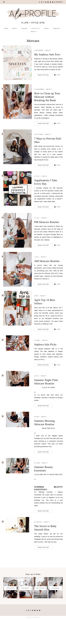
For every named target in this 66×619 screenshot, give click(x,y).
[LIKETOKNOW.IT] (40, 598)
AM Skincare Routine (47, 261)
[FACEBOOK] (55, 598)
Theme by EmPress (33, 617)
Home (6, 28)
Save (4, 59)
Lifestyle (35, 28)
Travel (46, 28)
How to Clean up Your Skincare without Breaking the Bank (47, 97)
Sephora (47, 349)
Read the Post (43, 75)
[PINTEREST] (25, 598)
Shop (14, 28)
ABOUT (33, 31)
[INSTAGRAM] (10, 598)
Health (44, 176)
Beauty (48, 50)
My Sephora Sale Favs (47, 54)
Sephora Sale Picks (45, 344)
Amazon (56, 28)
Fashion (24, 28)
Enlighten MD (39, 539)
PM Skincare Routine (46, 222)
